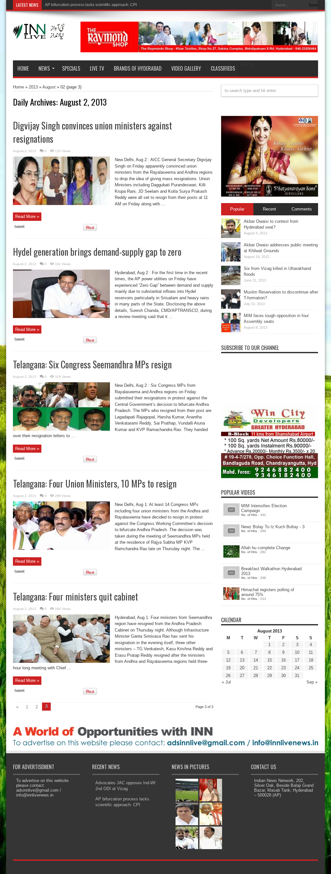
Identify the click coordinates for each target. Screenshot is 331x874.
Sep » (311, 682)
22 (269, 667)
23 (283, 667)
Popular (237, 209)
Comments (302, 209)
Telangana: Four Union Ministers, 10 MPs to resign (94, 483)
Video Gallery (186, 68)
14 (255, 660)
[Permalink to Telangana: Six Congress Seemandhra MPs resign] (61, 429)
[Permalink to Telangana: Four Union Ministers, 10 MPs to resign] (61, 548)
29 (269, 675)
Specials (71, 68)
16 (283, 660)
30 (283, 675)
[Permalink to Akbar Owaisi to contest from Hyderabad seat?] (230, 236)
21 (255, 667)
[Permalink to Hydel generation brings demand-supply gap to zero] (61, 316)
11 (311, 652)
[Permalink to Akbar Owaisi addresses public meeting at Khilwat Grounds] (230, 260)
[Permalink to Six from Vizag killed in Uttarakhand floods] (230, 283)
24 (297, 667)
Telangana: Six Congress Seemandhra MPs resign (92, 364)
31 (297, 675)
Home (23, 68)
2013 (33, 87)
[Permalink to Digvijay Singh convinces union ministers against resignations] (61, 203)
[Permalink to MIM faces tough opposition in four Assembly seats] (230, 330)
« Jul (226, 682)
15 (269, 660)
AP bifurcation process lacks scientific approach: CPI (91, 5)
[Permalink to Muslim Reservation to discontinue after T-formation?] (230, 307)
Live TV (97, 68)
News (44, 68)
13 (242, 660)
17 (297, 660)
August (49, 87)
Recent (269, 209)
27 (242, 675)
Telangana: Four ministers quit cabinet (75, 596)
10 (297, 652)
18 (311, 660)
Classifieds (223, 68)
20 (242, 667)
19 (228, 667)
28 (255, 675)
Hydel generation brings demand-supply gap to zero (97, 251)
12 (228, 660)
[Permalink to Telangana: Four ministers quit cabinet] (61, 661)
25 (311, 667)
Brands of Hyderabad (138, 68)
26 (228, 675)
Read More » (27, 216)
